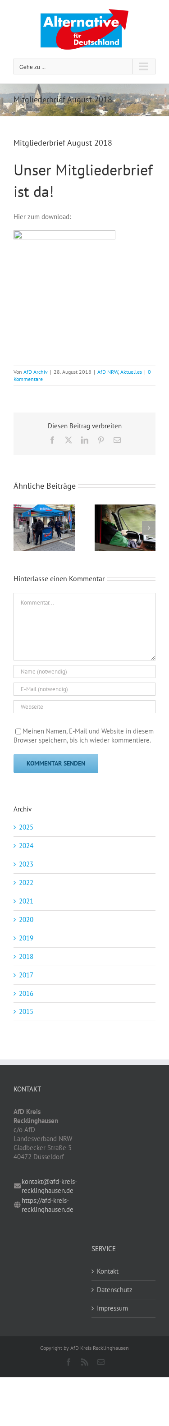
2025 (26, 827)
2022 (26, 882)
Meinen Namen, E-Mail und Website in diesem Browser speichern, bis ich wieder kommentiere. (84, 736)
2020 (26, 919)
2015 (26, 1011)
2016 (26, 993)
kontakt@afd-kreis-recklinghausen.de (49, 1186)
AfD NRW (107, 371)
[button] (20, 528)
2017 (26, 975)
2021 (26, 901)
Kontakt (108, 1271)
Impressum (112, 1308)
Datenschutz (114, 1289)
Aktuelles (131, 371)
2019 (26, 938)
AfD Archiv (35, 371)
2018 (26, 956)
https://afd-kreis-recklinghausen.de (47, 1205)
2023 (26, 864)
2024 (26, 845)
